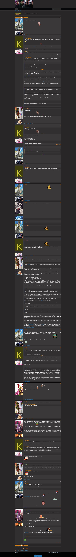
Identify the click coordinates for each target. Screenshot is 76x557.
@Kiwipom (42, 324)
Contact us (49, 552)
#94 (60, 383)
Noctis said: (26, 525)
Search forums (19, 10)
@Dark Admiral (31, 324)
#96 (60, 420)
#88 (60, 202)
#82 (60, 36)
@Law (44, 81)
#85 (60, 147)
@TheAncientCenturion (27, 496)
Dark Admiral (19, 30)
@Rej (30, 110)
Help (59, 552)
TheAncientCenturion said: (28, 38)
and (30, 255)
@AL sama (26, 532)
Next (26, 17)
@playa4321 (33, 46)
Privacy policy (56, 552)
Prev (15, 17)
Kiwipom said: (26, 48)
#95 (60, 401)
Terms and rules (53, 552)
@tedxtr (29, 54)
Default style (16, 552)
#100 (60, 509)
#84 (60, 125)
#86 (60, 165)
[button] (21, 9)
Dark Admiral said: (27, 108)
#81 (60, 18)
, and (29, 123)
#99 (60, 481)
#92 (60, 329)
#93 (60, 347)
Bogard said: (26, 464)
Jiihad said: (26, 222)
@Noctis (26, 522)
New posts (16, 10)
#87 (60, 184)
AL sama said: (26, 533)
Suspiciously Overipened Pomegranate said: (30, 404)
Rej (15, 14)
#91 (60, 257)
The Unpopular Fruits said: (28, 470)
